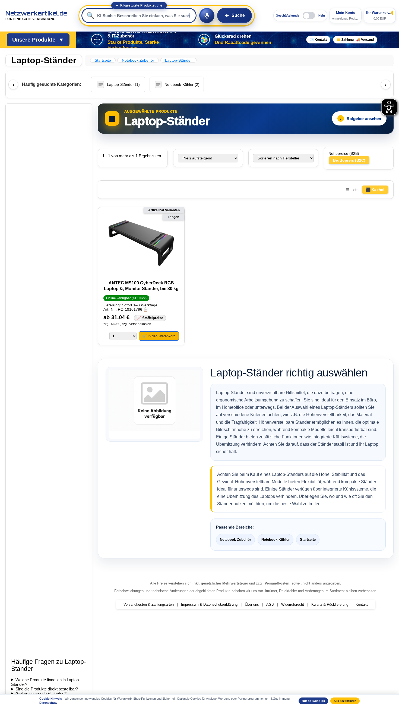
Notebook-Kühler (275, 540)
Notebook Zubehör (235, 540)
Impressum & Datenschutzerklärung (209, 604)
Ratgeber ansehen (360, 118)
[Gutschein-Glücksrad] (204, 39)
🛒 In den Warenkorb (158, 336)
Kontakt (362, 604)
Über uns (252, 604)
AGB (270, 604)
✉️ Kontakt (318, 40)
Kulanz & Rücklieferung (329, 604)
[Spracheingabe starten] (206, 15)
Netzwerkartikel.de (36, 15)
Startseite (308, 540)
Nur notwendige (313, 700)
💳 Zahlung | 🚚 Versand (355, 40)
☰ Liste (352, 189)
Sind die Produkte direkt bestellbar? (46, 689)
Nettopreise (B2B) (343, 153)
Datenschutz (48, 702)
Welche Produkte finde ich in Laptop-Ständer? (45, 682)
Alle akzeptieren (345, 700)
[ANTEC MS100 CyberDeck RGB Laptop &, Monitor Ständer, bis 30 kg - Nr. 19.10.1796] (141, 241)
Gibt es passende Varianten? (40, 693)
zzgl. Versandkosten (136, 324)
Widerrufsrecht (292, 604)
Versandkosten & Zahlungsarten (148, 604)
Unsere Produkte (38, 40)
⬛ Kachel (375, 189)
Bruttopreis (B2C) (349, 160)
